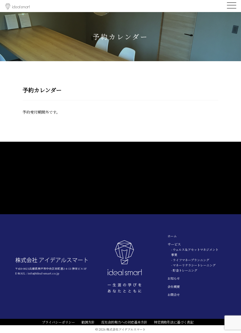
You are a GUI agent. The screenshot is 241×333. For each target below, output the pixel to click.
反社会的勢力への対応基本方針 (124, 322)
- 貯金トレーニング (184, 270)
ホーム (172, 236)
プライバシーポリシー (58, 322)
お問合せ (174, 294)
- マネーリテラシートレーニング (193, 265)
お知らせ (174, 278)
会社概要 (174, 286)
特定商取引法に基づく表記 (173, 322)
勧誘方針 (88, 322)
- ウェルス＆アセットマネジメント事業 (194, 252)
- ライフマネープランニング (190, 260)
